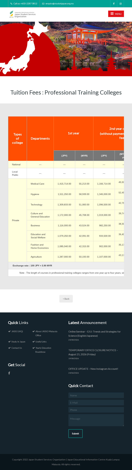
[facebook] (113, 3)
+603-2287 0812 (29, 3)
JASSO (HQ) (17, 331)
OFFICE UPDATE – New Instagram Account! (93, 368)
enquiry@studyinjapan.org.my (60, 3)
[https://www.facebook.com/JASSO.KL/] (9, 374)
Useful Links (41, 341)
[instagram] (120, 3)
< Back (66, 298)
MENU (118, 14)
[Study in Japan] (22, 13)
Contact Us (16, 348)
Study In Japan (18, 341)
